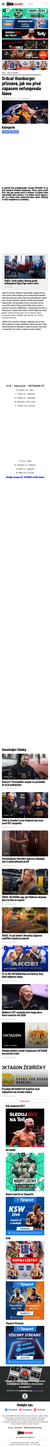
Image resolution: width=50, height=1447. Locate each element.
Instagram (27, 1410)
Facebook (12, 1410)
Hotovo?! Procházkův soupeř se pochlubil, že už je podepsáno (23, 784)
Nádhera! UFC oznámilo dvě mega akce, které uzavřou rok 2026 (22, 1014)
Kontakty (36, 1424)
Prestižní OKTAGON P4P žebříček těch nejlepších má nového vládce (21, 1091)
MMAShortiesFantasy (33, 1428)
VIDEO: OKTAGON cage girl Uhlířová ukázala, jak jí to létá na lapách (24, 899)
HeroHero (18, 1428)
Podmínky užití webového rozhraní (20, 1442)
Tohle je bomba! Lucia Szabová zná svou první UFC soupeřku (22, 822)
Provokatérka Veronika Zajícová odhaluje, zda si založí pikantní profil (23, 860)
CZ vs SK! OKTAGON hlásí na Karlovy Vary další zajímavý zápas (22, 975)
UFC (11, 776)
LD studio (37, 1444)
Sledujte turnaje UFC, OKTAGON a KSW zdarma (25, 477)
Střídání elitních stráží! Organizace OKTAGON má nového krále (24, 1052)
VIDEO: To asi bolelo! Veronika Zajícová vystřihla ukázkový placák (22, 937)
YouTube (41, 1410)
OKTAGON (15, 72)
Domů (3, 72)
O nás (10, 1428)
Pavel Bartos (25, 98)
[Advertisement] (25, 160)
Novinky (9, 72)
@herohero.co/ (32, 1390)
